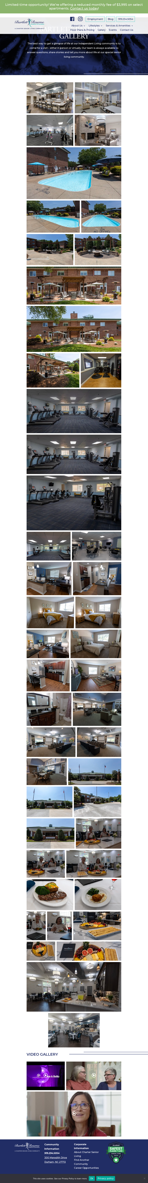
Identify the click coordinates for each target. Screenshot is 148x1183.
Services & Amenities (118, 26)
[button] (50, 97)
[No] (144, 1178)
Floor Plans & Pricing (82, 30)
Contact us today (84, 8)
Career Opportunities (86, 1168)
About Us (77, 26)
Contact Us (126, 30)
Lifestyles (94, 26)
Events (113, 30)
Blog (110, 19)
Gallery (102, 30)
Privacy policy (106, 1178)
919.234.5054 (125, 19)
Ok (91, 1178)
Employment (95, 19)
